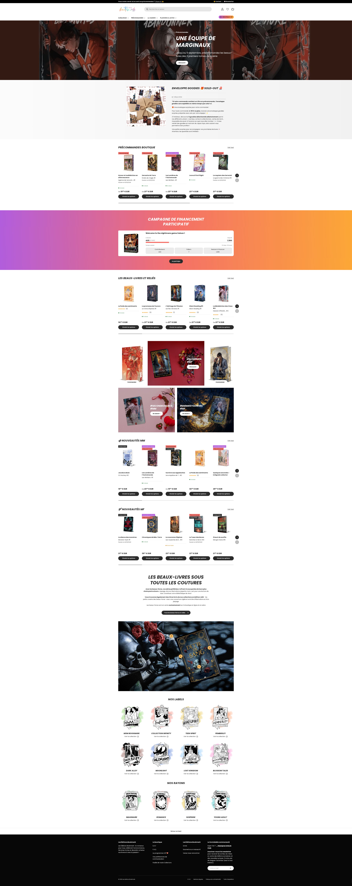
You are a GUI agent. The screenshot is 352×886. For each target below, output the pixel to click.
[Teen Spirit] (191, 717)
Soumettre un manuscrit (192, 849)
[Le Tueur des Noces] (199, 524)
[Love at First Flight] (199, 162)
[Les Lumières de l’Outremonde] (176, 162)
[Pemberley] (220, 717)
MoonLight (161, 770)
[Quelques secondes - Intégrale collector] (223, 457)
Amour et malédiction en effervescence (128, 176)
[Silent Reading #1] (199, 293)
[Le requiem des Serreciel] (223, 162)
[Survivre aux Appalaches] (176, 457)
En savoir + (156, 413)
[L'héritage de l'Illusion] (176, 293)
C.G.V (189, 879)
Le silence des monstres (127, 537)
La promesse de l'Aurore (151, 306)
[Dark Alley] (131, 754)
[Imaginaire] (131, 801)
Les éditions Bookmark (129, 879)
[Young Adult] (220, 801)
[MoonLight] (161, 754)
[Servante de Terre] (152, 162)
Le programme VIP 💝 (160, 853)
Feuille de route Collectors (162, 863)
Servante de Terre (149, 175)
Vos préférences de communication (160, 858)
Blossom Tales (220, 770)
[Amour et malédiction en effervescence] (128, 162)
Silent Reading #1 (196, 306)
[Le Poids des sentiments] (128, 293)
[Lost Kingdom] (191, 754)
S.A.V (154, 846)
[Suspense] (191, 801)
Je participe (176, 261)
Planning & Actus (167, 18)
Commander (131, 382)
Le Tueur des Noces (196, 537)
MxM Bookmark (132, 733)
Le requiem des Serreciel (222, 175)
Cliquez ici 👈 (159, 1)
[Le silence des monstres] (128, 524)
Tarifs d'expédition (229, 879)
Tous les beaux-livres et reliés (174, 613)
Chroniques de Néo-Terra (152, 537)
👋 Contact (217, 1)
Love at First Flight (196, 175)
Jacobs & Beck (124, 473)
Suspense (190, 817)
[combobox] (178, 9)
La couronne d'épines (174, 537)
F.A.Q (154, 849)
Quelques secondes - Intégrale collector (221, 474)
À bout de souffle (219, 537)
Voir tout (231, 147)
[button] (233, 9)
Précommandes (137, 18)
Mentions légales (198, 879)
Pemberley (220, 733)
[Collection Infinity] (161, 717)
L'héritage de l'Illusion (174, 306)
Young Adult (220, 817)
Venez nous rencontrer (191, 853)
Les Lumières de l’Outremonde (172, 176)
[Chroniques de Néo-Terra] (152, 524)
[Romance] (161, 801)
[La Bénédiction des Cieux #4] (223, 293)
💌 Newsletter (229, 1)
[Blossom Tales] (220, 754)
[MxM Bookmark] (131, 717)
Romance (161, 817)
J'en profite (183, 62)
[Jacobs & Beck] (128, 457)
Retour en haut (176, 831)
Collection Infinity (161, 733)
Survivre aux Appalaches (175, 473)
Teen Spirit (191, 733)
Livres (185, 846)
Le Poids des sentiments (127, 306)
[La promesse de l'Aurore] (152, 293)
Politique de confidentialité (213, 879)
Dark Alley (131, 770)
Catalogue (122, 18)
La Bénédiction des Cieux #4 (222, 307)
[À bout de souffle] (223, 524)
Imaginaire (131, 817)
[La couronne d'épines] (176, 524)
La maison (152, 18)
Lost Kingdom (191, 770)
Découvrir (192, 367)
